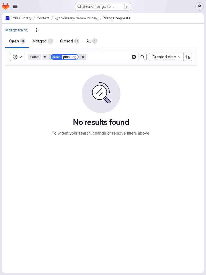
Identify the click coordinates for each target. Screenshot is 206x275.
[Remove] (83, 57)
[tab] (17, 41)
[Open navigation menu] (15, 6)
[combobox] (166, 57)
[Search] (142, 57)
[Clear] (134, 57)
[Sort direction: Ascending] (188, 57)
